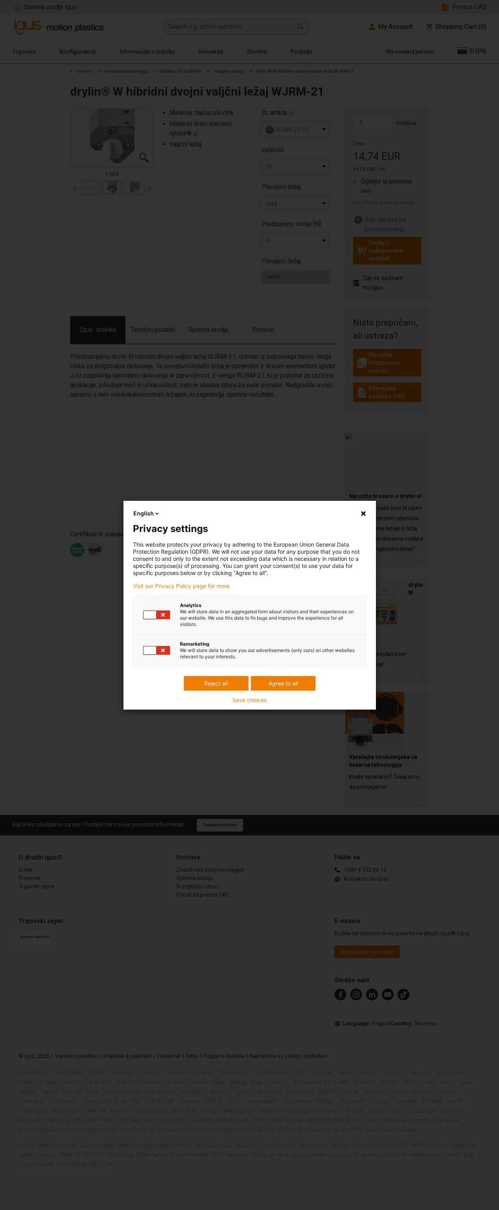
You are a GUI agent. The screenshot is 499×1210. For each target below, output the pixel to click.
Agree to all (283, 683)
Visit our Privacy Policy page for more (181, 586)
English (143, 513)
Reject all (216, 683)
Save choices (249, 700)
